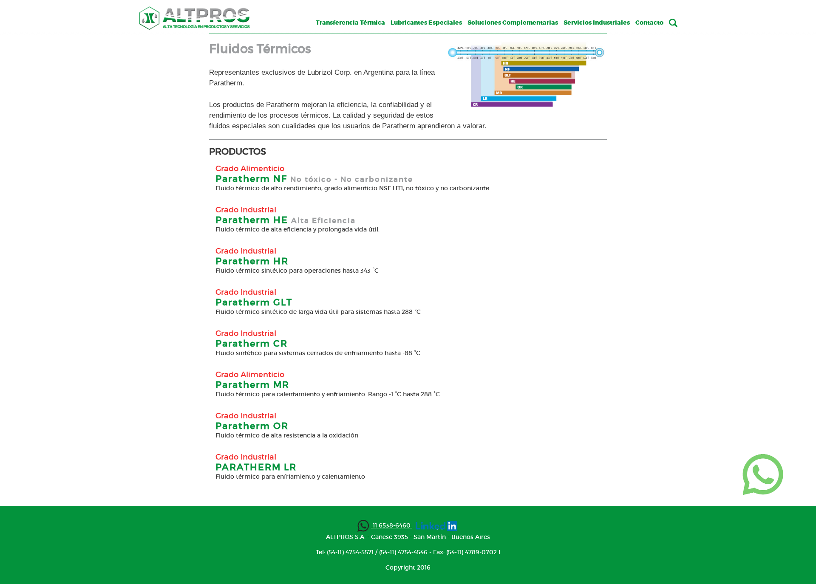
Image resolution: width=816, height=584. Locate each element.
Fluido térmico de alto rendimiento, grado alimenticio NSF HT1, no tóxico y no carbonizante (352, 188)
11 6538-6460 (391, 525)
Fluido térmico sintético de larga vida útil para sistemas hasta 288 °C (318, 312)
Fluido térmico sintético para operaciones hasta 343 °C (297, 270)
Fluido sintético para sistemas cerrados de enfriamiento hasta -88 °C (317, 353)
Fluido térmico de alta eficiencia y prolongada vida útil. (297, 229)
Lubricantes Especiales (426, 23)
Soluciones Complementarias (513, 23)
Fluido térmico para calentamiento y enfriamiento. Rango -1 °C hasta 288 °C (327, 394)
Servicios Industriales (597, 23)
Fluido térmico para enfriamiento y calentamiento (290, 476)
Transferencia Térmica (350, 23)
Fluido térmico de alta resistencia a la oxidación (286, 435)
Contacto (649, 23)
